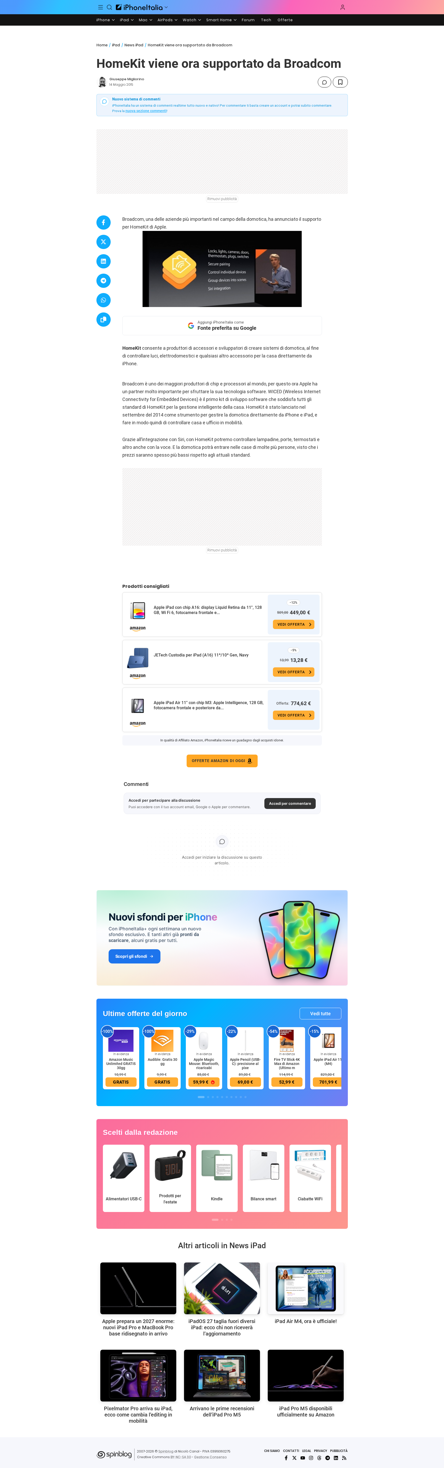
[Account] (342, 7)
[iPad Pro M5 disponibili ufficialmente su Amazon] (306, 1375)
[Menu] (100, 7)
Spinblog (165, 1451)
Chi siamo (272, 1451)
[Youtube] (302, 1458)
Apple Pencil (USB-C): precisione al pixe (245, 1063)
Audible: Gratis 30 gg (162, 1061)
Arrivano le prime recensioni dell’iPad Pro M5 (222, 1411)
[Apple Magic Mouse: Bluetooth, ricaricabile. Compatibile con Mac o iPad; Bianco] (204, 1041)
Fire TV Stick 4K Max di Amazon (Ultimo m (287, 1063)
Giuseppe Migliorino (126, 79)
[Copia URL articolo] (103, 319)
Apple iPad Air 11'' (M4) (328, 1061)
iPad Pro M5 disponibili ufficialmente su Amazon (305, 1411)
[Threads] (319, 1458)
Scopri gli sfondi (131, 956)
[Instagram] (311, 1458)
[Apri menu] (166, 7)
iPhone (103, 20)
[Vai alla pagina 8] (236, 1097)
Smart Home (219, 20)
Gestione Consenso (210, 1457)
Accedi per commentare (290, 803)
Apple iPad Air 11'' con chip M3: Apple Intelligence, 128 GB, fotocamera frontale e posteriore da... (209, 705)
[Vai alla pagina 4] (217, 1097)
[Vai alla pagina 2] (208, 1097)
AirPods (165, 20)
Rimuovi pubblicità (222, 199)
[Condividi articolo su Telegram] (103, 281)
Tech (266, 20)
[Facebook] (286, 1458)
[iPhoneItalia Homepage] (139, 7)
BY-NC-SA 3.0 (181, 1457)
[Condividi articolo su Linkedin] (103, 261)
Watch (189, 20)
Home (102, 45)
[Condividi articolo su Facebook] (103, 222)
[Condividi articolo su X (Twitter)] (103, 242)
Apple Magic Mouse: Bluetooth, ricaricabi (204, 1063)
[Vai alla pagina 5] (222, 1097)
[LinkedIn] (336, 1458)
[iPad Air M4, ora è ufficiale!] (306, 1288)
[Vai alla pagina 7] (231, 1097)
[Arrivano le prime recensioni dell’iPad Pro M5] (222, 1375)
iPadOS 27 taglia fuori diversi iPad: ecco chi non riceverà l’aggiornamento (221, 1327)
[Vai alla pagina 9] (241, 1097)
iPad (124, 20)
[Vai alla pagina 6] (227, 1097)
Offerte (285, 20)
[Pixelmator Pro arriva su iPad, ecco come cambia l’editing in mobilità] (138, 1375)
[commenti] (324, 82)
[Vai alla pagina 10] (245, 1097)
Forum (248, 20)
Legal (306, 1451)
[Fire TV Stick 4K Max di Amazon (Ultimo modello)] (286, 1041)
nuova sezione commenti (146, 111)
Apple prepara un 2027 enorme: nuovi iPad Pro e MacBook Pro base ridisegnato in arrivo (138, 1327)
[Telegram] (327, 1458)
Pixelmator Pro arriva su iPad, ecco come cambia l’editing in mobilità (138, 1414)
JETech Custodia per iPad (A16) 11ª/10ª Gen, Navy (201, 655)
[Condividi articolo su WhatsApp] (103, 300)
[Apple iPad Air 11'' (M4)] (328, 1041)
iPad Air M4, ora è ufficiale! (306, 1321)
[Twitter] (294, 1458)
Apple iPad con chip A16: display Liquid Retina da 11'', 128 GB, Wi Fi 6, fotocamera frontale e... (208, 610)
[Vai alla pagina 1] (201, 1097)
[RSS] (344, 1458)
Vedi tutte (320, 1013)
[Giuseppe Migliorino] (101, 82)
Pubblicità (339, 1451)
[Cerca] (109, 7)
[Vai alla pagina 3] (213, 1097)
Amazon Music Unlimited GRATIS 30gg (121, 1063)
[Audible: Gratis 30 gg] (162, 1041)
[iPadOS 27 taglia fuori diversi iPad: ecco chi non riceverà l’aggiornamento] (222, 1288)
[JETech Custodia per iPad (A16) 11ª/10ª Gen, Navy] (138, 658)
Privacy (320, 1451)
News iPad (133, 45)
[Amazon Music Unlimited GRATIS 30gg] (121, 1041)
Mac (143, 20)
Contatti (291, 1451)
